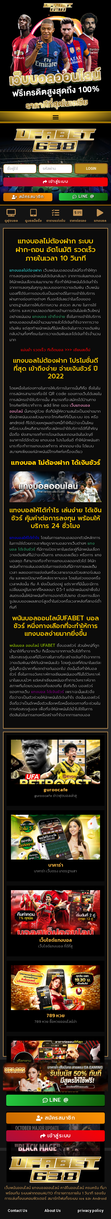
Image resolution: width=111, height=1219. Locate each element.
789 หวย (55, 1015)
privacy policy (90, 1210)
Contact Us (17, 1210)
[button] (55, 117)
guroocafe (56, 789)
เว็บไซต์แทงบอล (55, 940)
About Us (52, 1210)
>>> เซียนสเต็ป (77, 350)
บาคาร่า (55, 864)
